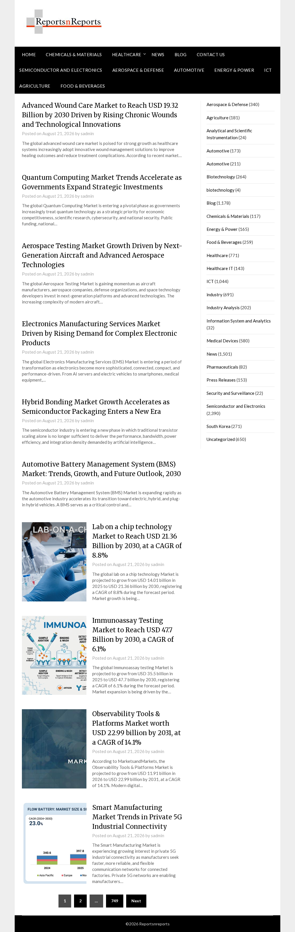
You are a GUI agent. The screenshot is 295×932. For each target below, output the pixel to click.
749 (114, 900)
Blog (181, 54)
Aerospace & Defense (138, 70)
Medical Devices (222, 340)
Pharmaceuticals (222, 366)
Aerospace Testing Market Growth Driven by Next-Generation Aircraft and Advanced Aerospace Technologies (102, 255)
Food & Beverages (82, 85)
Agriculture (34, 85)
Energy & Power (234, 70)
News (158, 54)
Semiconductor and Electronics (60, 70)
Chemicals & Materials (74, 54)
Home (29, 54)
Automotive (189, 70)
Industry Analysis (223, 307)
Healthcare (126, 54)
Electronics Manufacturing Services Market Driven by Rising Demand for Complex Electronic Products (99, 333)
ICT (268, 70)
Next (136, 900)
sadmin (87, 133)
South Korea (218, 426)
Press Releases (221, 379)
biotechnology (221, 190)
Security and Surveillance (230, 393)
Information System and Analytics (239, 320)
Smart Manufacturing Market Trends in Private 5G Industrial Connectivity (137, 817)
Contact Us (211, 54)
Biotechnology (221, 176)
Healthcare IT (220, 268)
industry (214, 294)
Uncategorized (221, 439)
